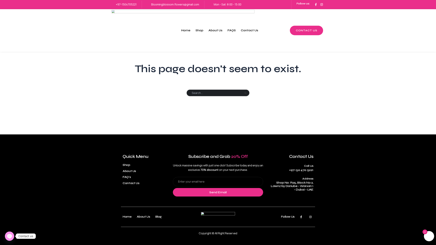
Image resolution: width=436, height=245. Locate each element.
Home (185, 30)
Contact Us (249, 30)
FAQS (232, 30)
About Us (215, 30)
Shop (199, 30)
